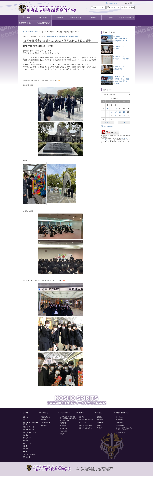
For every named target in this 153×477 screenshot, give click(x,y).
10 (116, 108)
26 (124, 116)
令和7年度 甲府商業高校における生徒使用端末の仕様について (68, 418)
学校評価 (26, 451)
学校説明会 (63, 431)
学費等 (25, 446)
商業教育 (60, 18)
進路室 (93, 18)
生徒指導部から (121, 425)
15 (107, 112)
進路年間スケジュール (86, 420)
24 (116, 116)
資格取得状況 (45, 422)
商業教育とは (45, 417)
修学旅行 (74, 36)
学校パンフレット (28, 427)
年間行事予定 (27, 438)
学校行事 (100, 422)
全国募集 (63, 426)
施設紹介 (26, 440)
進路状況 (82, 417)
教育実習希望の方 (26, 23)
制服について (27, 443)
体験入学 (63, 434)
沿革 (24, 420)
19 (124, 112)
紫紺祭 (99, 425)
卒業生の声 (82, 422)
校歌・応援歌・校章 (29, 432)
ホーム (27, 18)
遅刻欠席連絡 (128, 7)
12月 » (124, 122)
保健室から (119, 422)
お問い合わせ (114, 7)
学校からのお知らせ (54, 36)
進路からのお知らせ (85, 428)
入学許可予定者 (43, 23)
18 (120, 112)
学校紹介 (43, 18)
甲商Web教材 (120, 432)
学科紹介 (44, 420)
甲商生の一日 (27, 449)
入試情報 (63, 423)
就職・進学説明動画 (85, 425)
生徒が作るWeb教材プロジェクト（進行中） (124, 428)
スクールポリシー (28, 429)
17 (116, 112)
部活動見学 (63, 428)
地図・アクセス (99, 7)
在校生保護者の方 (126, 18)
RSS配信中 (108, 126)
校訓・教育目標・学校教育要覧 (31, 423)
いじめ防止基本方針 (29, 454)
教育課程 (26, 435)
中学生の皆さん (76, 18)
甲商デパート (101, 428)
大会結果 (100, 420)
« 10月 (107, 122)
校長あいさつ (27, 417)
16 (112, 112)
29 (107, 119)
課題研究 (44, 425)
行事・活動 (66, 36)
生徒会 (110, 18)
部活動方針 (26, 457)
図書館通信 (119, 420)
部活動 (99, 417)
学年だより (119, 417)
